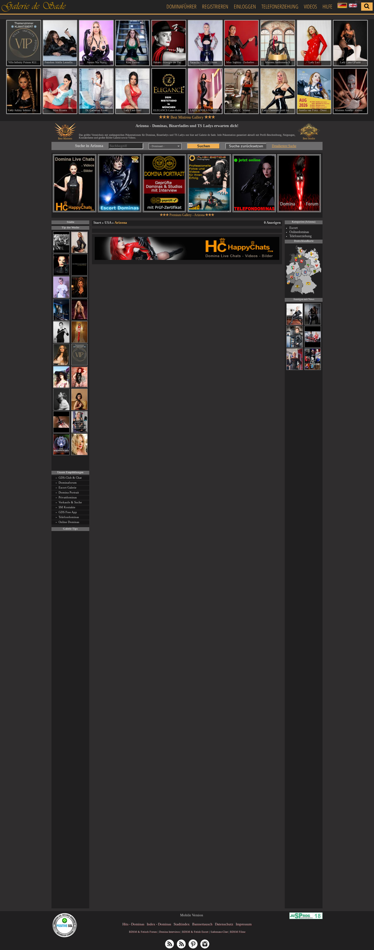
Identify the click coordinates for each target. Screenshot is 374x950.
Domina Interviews (169, 931)
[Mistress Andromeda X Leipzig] (278, 43)
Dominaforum (68, 482)
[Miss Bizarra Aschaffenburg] (60, 91)
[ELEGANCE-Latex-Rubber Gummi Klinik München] (169, 91)
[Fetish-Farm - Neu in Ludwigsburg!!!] (61, 319)
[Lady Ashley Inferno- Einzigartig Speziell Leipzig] (24, 91)
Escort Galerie (67, 487)
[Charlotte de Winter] (294, 324)
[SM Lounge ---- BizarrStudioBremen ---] (61, 431)
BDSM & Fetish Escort (195, 931)
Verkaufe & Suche (70, 502)
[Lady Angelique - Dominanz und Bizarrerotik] (79, 431)
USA (108, 222)
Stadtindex (182, 924)
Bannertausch (202, 924)
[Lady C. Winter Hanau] (241, 91)
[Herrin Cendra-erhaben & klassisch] (61, 364)
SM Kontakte (67, 507)
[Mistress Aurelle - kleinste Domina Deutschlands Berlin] (350, 91)
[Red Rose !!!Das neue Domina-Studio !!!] (79, 297)
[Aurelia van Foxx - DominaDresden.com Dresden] (314, 91)
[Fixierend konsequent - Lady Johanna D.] (312, 369)
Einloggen (245, 6)
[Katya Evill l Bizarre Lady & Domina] (79, 252)
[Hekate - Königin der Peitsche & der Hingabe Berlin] (169, 43)
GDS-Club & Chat (70, 477)
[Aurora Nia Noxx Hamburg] (96, 43)
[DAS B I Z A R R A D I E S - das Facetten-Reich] (61, 454)
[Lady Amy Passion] (79, 386)
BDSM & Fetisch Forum (143, 931)
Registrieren (215, 6)
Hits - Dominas (133, 924)
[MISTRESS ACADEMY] (79, 274)
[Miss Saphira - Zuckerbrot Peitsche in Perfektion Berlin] (241, 43)
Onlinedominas (299, 232)
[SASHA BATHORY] (61, 409)
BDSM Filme (237, 931)
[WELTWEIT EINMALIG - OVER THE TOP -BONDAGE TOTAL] (312, 346)
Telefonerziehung (279, 6)
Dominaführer (181, 6)
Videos (310, 6)
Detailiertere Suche (284, 146)
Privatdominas (68, 497)
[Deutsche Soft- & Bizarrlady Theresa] (79, 319)
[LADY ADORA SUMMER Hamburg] (205, 91)
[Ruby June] (79, 341)
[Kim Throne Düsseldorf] (132, 43)
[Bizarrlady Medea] (79, 409)
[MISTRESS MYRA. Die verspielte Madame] (61, 386)
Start (97, 222)
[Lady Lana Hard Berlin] (132, 91)
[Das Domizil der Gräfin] (61, 252)
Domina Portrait (69, 492)
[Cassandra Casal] (294, 346)
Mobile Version (191, 915)
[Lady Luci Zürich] (314, 43)
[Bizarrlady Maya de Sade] (61, 274)
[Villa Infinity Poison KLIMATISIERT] (79, 364)
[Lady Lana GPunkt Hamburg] (350, 43)
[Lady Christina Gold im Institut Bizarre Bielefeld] (278, 91)
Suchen (203, 146)
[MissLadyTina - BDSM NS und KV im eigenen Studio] (294, 369)
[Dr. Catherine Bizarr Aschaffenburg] (96, 91)
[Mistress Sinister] (61, 297)
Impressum (244, 924)
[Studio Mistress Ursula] (79, 454)
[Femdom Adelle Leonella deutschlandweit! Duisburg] (60, 43)
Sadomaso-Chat (219, 931)
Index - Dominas (159, 924)
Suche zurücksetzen (246, 146)
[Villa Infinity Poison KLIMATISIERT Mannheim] (24, 43)
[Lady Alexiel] (61, 341)
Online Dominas (69, 522)
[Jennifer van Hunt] (312, 324)
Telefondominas (69, 517)
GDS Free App (68, 512)
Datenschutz (224, 924)
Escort (293, 228)
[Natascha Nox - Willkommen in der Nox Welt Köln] (205, 43)
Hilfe (327, 6)
